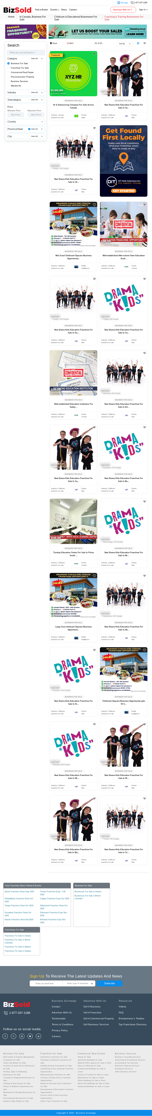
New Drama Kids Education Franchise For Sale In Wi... (73, 776)
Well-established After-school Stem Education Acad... (124, 257)
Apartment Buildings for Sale (90, 1060)
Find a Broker (41, 9)
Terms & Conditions (62, 1024)
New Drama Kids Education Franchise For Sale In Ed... (123, 405)
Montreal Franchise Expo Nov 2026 (53, 921)
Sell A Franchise (92, 1012)
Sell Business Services (96, 1024)
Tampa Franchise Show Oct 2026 (19, 905)
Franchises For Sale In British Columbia (17, 941)
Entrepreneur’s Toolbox (131, 1018)
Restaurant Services (124, 1069)
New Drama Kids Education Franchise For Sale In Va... (123, 106)
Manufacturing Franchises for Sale (55, 1075)
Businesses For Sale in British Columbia (88, 897)
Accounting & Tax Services (126, 1063)
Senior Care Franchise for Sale (54, 1101)
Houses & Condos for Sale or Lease (93, 1075)
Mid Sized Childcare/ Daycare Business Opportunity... (74, 257)
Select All (34, 58)
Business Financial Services (127, 1066)
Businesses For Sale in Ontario (88, 891)
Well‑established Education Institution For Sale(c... (73, 405)
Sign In (142, 9)
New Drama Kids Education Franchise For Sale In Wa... (73, 851)
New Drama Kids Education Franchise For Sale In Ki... (73, 702)
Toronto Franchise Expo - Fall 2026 (52, 893)
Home (11, 16)
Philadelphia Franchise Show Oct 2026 (19, 900)
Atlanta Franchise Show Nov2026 (19, 919)
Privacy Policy (60, 1030)
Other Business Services (126, 1072)
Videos (122, 1006)
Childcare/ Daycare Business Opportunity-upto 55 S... (123, 702)
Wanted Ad (16, 86)
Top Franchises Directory (133, 1024)
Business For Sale (19, 63)
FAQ (121, 1012)
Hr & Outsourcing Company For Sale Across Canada (73, 106)
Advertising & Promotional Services (130, 1060)
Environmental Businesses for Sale (18, 1098)
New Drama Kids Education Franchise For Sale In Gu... (73, 331)
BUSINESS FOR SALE (73, 100)
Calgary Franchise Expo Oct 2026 (54, 898)
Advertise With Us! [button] (122, 9)
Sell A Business (92, 1006)
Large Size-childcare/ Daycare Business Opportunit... (73, 628)
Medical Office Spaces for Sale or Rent (94, 1063)
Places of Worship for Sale (89, 1066)
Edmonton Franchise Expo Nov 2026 (53, 914)
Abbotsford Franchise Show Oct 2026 (54, 907)
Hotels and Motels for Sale (14, 1063)
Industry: (57, 115)
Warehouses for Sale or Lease (91, 1078)
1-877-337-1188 (19, 1012)
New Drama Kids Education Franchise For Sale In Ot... (73, 180)
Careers (73, 9)
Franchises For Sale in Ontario (18, 936)
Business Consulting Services (128, 1057)
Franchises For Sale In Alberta (18, 947)
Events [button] (54, 9)
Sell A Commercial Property (98, 1018)
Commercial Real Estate (22, 72)
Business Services (19, 81)
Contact (56, 1006)
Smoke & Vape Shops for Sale (16, 1101)
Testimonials (59, 1018)
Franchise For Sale (20, 68)
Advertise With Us (62, 1012)
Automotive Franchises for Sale (54, 1057)
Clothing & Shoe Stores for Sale (16, 1083)
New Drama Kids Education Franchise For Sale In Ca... (123, 331)
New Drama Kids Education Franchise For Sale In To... (123, 851)
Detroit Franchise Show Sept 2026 (19, 891)
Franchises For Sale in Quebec (18, 951)
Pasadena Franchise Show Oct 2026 (18, 914)
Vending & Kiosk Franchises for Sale (56, 1066)
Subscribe (109, 983)
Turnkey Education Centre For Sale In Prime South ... (73, 554)
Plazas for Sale (84, 1057)
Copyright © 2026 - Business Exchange (76, 1113)
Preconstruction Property (22, 77)
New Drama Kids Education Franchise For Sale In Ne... (123, 628)
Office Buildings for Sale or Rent (92, 1080)
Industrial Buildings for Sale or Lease (94, 1086)
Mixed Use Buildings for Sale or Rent (93, 1083)
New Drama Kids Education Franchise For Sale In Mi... (123, 554)
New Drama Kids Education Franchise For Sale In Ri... (123, 776)
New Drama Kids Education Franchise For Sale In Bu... (123, 479)
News (64, 9)
